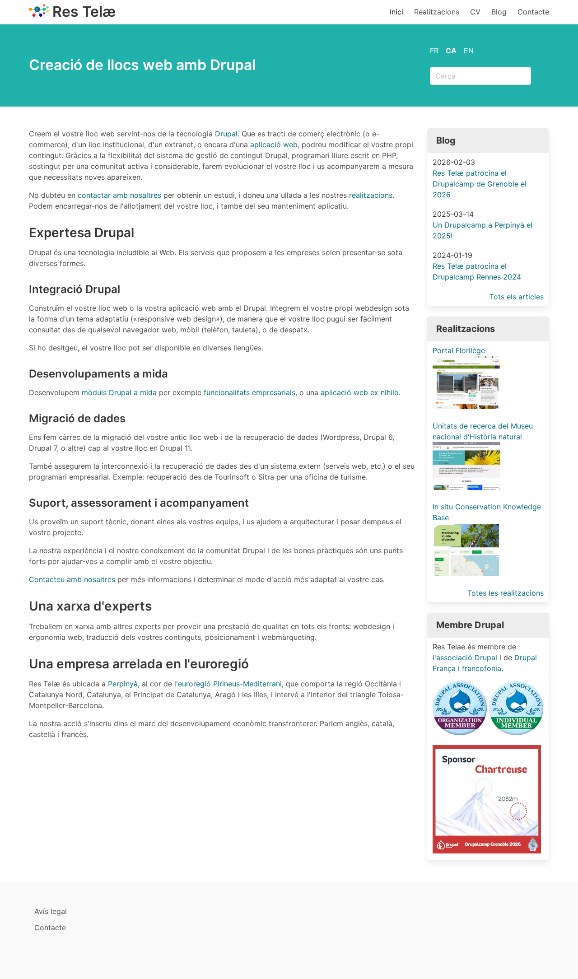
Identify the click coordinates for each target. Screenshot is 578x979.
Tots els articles (516, 296)
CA (451, 50)
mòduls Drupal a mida (119, 392)
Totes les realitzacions (505, 592)
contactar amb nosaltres (119, 195)
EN (469, 50)
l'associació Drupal (465, 657)
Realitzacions (436, 11)
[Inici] (39, 14)
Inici (396, 11)
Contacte (533, 11)
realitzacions (370, 195)
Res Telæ (84, 12)
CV (475, 11)
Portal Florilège (459, 350)
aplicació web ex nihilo (360, 392)
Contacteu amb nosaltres (72, 579)
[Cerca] (540, 76)
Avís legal (50, 911)
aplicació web (274, 144)
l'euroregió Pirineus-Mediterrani (228, 683)
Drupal (226, 133)
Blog (499, 11)
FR (434, 50)
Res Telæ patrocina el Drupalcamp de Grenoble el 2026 (480, 183)
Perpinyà (123, 683)
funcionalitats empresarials (249, 392)
